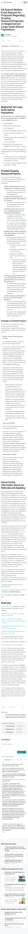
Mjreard (6, 921)
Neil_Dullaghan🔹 (19, 732)
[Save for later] (20, 41)
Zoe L (13, 926)
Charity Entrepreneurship (17, 779)
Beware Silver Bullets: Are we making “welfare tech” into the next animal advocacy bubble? (15, 895)
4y (11, 759)
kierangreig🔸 (8, 34)
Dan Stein (7, 875)
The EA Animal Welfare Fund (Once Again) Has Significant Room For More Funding (15, 848)
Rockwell (7, 897)
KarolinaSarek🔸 (19, 729)
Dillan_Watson (8, 915)
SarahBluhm (11, 921)
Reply (3, 832)
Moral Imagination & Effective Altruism (15, 884)
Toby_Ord (7, 885)
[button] (3, 760)
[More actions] (26, 41)
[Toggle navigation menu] (2, 2)
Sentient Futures (8, 926)
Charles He (7, 759)
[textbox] (13, 747)
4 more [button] (21, 46)
